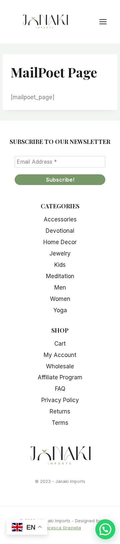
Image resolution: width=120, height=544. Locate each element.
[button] (105, 529)
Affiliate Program (60, 377)
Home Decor (60, 242)
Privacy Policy (60, 400)
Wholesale (60, 366)
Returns (60, 411)
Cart (60, 343)
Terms (60, 422)
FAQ (60, 388)
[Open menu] (106, 21)
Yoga (60, 310)
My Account (60, 355)
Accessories (60, 219)
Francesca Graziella (60, 527)
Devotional (60, 230)
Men (60, 287)
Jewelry (60, 253)
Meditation (60, 276)
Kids (60, 264)
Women (60, 299)
